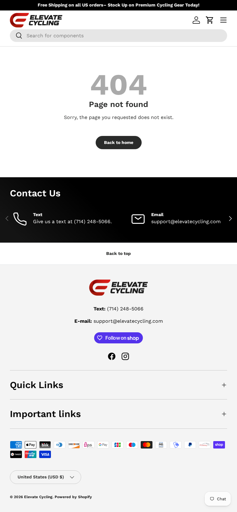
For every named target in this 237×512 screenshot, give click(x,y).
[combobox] (118, 35)
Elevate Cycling (38, 497)
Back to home (118, 142)
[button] (210, 20)
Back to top (118, 253)
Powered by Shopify (73, 497)
